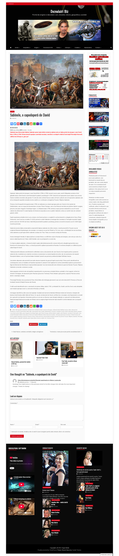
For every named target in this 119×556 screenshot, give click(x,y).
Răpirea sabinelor (73, 316)
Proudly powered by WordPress (47, 550)
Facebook (15, 324)
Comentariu (14, 403)
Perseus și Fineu (31, 316)
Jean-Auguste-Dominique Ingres (30, 313)
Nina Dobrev (54, 523)
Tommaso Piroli (50, 318)
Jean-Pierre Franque (43, 313)
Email (37, 424)
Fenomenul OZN (48, 47)
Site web (63, 424)
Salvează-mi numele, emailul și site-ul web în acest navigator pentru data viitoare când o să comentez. (41, 431)
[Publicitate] (99, 107)
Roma (16, 318)
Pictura (12, 111)
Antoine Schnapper (47, 309)
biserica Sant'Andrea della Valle (23, 311)
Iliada (66, 311)
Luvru (80, 313)
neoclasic (68, 314)
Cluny (39, 311)
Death (42, 311)
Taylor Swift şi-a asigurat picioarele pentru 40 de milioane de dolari (92, 488)
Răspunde (33, 382)
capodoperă (35, 311)
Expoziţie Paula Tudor (42, 358)
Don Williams (88, 508)
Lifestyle (67, 47)
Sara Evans (88, 498)
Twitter (24, 324)
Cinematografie (47, 448)
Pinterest (34, 324)
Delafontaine (48, 311)
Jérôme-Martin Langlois (54, 313)
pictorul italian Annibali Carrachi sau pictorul (53, 316)
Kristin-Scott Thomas (48, 490)
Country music (80, 467)
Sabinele (20, 318)
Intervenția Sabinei (72, 311)
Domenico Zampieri (56, 311)
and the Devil (31, 309)
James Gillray (19, 313)
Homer (63, 311)
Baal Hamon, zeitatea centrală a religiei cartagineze (28, 331)
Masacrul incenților (50, 314)
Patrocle (25, 316)
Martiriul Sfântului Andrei (40, 314)
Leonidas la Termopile (73, 313)
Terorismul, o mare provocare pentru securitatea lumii (65, 331)
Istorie (16, 47)
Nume (12, 424)
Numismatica (88, 47)
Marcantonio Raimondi (28, 314)
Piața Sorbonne (39, 316)
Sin (45, 318)
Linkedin (43, 324)
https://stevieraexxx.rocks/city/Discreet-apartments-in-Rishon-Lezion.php (39, 380)
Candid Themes (76, 550)
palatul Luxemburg (17, 316)
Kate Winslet (54, 533)
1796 (13, 309)
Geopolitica (26, 47)
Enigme (36, 47)
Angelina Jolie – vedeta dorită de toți (59, 503)
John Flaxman (64, 313)
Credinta (77, 47)
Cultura (58, 47)
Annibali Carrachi (39, 309)
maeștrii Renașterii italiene (16, 314)
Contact (97, 47)
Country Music (81, 448)
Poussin (66, 316)
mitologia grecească (60, 314)
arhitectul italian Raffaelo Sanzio (60, 309)
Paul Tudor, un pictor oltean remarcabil (69, 362)
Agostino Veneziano (22, 309)
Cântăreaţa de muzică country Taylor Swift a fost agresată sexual (88, 471)
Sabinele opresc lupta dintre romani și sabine (33, 318)
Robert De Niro (55, 512)
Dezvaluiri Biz (59, 11)
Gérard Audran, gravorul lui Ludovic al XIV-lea (20, 363)
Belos (70, 309)
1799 (16, 309)
